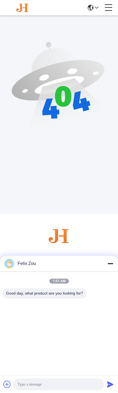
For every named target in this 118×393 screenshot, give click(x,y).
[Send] (110, 384)
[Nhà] (59, 242)
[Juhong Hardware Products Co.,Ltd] (22, 8)
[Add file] (7, 384)
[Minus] (110, 263)
